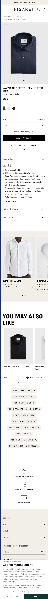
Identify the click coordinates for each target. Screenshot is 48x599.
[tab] (23, 80)
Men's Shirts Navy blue (24, 440)
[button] (4, 9)
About (5, 531)
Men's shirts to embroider (24, 446)
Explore (6, 518)
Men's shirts (24, 434)
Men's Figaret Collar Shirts (24, 409)
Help (4, 524)
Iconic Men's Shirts (24, 397)
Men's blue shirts (24, 403)
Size (4, 119)
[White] (8, 108)
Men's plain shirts (23, 415)
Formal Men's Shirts (24, 391)
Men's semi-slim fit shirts (24, 428)
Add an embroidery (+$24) (24, 132)
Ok (42, 552)
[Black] (13, 108)
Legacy (6, 537)
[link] (24, 2)
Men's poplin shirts (24, 422)
